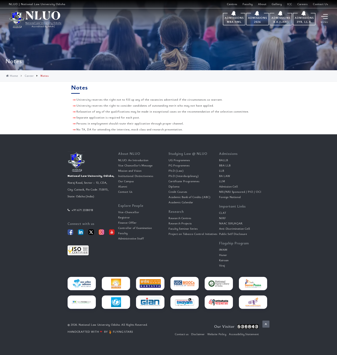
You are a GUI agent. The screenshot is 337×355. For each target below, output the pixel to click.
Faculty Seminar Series (183, 229)
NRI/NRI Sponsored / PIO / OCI (240, 192)
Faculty (248, 4)
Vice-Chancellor (128, 212)
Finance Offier (127, 223)
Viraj (222, 265)
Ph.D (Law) (176, 171)
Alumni (122, 186)
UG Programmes (179, 160)
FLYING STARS (122, 332)
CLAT (222, 213)
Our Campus (126, 181)
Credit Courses (177, 192)
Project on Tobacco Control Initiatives (192, 234)
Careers (302, 4)
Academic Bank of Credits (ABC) (189, 197)
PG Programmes (179, 165)
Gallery (277, 4)
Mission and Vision (130, 171)
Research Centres (179, 218)
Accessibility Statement (244, 334)
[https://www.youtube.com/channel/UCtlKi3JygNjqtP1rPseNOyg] (112, 232)
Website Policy (216, 334)
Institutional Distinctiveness (135, 176)
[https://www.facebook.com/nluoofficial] (70, 232)
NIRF (222, 218)
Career (29, 76)
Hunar (223, 255)
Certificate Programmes (183, 181)
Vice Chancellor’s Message (135, 165)
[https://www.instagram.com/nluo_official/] (101, 232)
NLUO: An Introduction (133, 160)
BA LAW (224, 176)
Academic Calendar (180, 202)
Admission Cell (228, 186)
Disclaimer (198, 334)
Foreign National (230, 197)
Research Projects (180, 223)
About (262, 4)
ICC (289, 4)
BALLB (223, 160)
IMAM (223, 250)
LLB (221, 171)
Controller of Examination (135, 228)
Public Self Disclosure (233, 234)
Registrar (124, 217)
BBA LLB (225, 165)
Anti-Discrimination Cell (234, 229)
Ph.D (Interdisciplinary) (183, 176)
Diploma (174, 186)
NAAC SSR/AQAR (231, 223)
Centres (232, 4)
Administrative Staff (131, 238)
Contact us (182, 334)
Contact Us (320, 4)
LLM (222, 181)
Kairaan (224, 260)
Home (14, 76)
